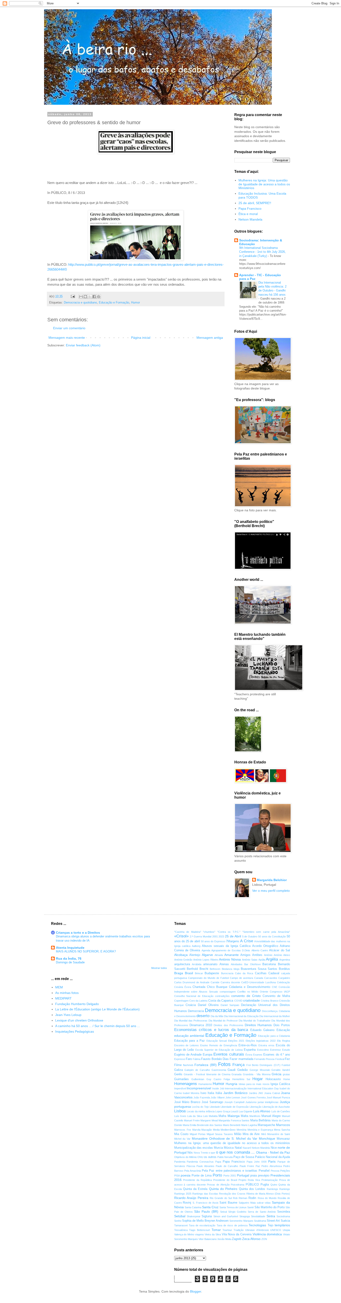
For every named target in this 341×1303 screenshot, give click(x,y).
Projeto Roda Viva (249, 1180)
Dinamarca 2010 (201, 1025)
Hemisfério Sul (241, 1079)
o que (212, 1152)
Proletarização (269, 1180)
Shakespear (193, 1216)
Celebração (283, 982)
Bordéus (284, 969)
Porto (217, 1175)
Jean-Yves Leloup (68, 1015)
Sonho (177, 1220)
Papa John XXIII (257, 1161)
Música (229, 1147)
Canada (258, 978)
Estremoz (275, 1049)
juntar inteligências (268, 1102)
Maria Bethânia (260, 1120)
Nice (274, 1147)
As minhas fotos (67, 993)
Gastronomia (219, 1070)
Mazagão (206, 1129)
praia (253, 1175)
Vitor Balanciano (208, 1239)
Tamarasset (181, 1225)
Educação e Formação (114, 302)
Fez (287, 1059)
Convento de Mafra (276, 996)
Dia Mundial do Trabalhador (254, 1020)
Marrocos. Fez (182, 1129)
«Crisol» (181, 936)
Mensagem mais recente (66, 337)
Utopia (286, 1230)
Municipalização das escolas (193, 1147)
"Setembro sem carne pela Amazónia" (266, 931)
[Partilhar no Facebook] (94, 296)
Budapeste (212, 973)
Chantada (199, 987)
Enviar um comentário (69, 328)
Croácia (191, 1005)
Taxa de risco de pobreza (232, 1225)
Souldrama (260, 1220)
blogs (237, 969)
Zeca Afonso (251, 1239)
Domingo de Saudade (70, 962)
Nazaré (247, 1147)
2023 (221, 936)
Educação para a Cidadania (274, 1035)
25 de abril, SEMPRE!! (254, 203)
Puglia (265, 1184)
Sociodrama (283, 1216)
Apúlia (261, 959)
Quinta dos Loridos (252, 1189)
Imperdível (180, 1088)
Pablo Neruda (225, 1157)
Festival (279, 1059)
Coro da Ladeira (198, 1000)
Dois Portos (281, 1025)
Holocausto (273, 1079)
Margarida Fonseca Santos (234, 1120)
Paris (272, 1161)
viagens (199, 1234)
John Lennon (232, 1097)
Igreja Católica (280, 1084)
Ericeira (262, 1045)
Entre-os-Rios (247, 1045)
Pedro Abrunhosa (271, 1166)
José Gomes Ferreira (253, 1097)
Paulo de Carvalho (227, 1166)
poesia (185, 1175)
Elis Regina (283, 1040)
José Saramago (212, 1102)
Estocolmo (263, 1049)
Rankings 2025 (182, 1193)
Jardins (253, 1093)
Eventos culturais (228, 1054)
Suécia (285, 1220)
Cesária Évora (182, 987)
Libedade (215, 1106)
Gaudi (231, 1070)
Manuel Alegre (271, 1116)
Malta (244, 1116)
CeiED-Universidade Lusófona (258, 982)
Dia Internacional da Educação (241, 1016)
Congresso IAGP (280, 991)
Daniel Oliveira (208, 1005)
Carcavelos (270, 978)
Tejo (270, 1225)
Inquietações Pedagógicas (74, 1031)
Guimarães (181, 1079)
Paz (258, 1166)
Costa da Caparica (220, 1000)
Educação (283, 1030)
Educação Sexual (216, 1040)
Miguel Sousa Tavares (220, 1134)
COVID (238, 1000)
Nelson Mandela (250, 219)
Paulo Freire (247, 1166)
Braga (178, 973)
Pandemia (179, 1161)
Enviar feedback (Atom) (83, 345)
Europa (207, 1054)
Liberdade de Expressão (235, 1106)
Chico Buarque (217, 987)
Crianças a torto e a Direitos (78, 932)
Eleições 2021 (236, 1040)
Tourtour (227, 1230)
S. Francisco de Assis (205, 1202)
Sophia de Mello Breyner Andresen (205, 1220)
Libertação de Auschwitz (276, 1106)
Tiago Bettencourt (199, 1230)
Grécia (276, 1074)
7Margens (232, 941)
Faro (189, 1059)
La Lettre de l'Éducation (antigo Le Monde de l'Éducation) (97, 1009)
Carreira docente (230, 982)
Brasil (189, 973)
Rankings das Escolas (205, 1193)
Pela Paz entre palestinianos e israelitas (229, 1170)
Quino (273, 1184)
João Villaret (218, 1097)
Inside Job (218, 1088)
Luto (205, 1116)
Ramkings (272, 1189)
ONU (200, 1157)
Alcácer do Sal (279, 950)
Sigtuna (207, 1216)
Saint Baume (228, 1202)
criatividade (251, 1000)
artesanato (210, 964)
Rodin (252, 1198)
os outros (210, 1157)
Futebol (286, 1065)
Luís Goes (180, 1116)
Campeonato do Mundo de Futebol (208, 978)
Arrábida (196, 964)
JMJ (260, 1093)
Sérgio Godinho (237, 1211)
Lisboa (180, 1111)
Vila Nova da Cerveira (236, 1234)
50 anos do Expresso (213, 941)
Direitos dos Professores (228, 1025)
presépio (263, 1175)
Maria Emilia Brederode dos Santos (202, 1125)
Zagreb (236, 1239)
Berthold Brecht (197, 969)
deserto (202, 1016)
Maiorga (234, 1116)
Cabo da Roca (244, 973)
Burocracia (227, 973)
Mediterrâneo (228, 1129)
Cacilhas (261, 973)
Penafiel (264, 1170)
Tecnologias (257, 1225)
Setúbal (179, 1216)
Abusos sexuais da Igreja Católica (226, 946)
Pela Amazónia (192, 1170)
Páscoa (191, 1166)
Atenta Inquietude (70, 947)
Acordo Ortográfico (265, 946)
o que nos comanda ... (235, 1152)
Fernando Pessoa (264, 1059)
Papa (218, 1161)
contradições (222, 996)
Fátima (196, 1059)
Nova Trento (201, 1152)
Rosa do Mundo (267, 1198)
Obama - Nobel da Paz (273, 1152)
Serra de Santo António (262, 1211)
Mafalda (213, 1116)
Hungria (231, 1084)
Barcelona (269, 964)
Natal (238, 1147)
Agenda (206, 950)
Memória (241, 1129)
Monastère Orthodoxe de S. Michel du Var (224, 1138)
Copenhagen (181, 1000)
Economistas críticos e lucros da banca (211, 1030)
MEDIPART (63, 998)
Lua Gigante (245, 1111)
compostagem (228, 991)
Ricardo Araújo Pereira (191, 1198)
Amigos (245, 955)
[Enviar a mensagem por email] (81, 296)
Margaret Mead (209, 1120)
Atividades (236, 964)
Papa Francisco (249, 208)
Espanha (250, 1049)
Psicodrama (237, 1184)
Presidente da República (197, 1180)
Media (216, 1129)
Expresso (179, 1059)
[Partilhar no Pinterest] (98, 296)
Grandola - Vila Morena (256, 1074)
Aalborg (196, 946)
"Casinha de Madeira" (187, 931)
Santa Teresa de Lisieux (233, 1207)
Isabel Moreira (191, 1093)
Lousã (234, 1111)
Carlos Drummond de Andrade (192, 982)
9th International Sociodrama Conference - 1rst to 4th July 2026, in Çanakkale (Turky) (262, 252)
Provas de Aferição (218, 1184)
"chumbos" (209, 931)
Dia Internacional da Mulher (274, 1016)
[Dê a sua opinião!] (85, 296)
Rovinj (187, 1202)
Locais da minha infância (201, 1111)
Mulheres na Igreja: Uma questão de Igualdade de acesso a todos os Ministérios (264, 184)
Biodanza (227, 969)
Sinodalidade (258, 1216)
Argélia (272, 959)
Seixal (223, 1211)
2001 (215, 936)
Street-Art (273, 1220)
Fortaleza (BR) (205, 1065)
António (268, 955)
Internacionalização (236, 1088)
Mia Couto (181, 1134)
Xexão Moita (224, 1239)
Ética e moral (248, 214)
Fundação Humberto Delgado (77, 1004)
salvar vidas (264, 1202)
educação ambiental (189, 1035)
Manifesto (254, 1116)
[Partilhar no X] (89, 296)
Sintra (271, 1216)
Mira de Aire (251, 1134)
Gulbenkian (197, 1079)
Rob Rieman (240, 1198)
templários (282, 1225)
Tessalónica (181, 1230)
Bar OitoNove (252, 964)
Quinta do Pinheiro (223, 1189)
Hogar (257, 1079)
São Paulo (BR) (206, 1211)
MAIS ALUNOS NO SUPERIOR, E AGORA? (86, 951)
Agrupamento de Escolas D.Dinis (230, 950)
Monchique (267, 1138)
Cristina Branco (269, 1000)
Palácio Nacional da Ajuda (272, 1157)
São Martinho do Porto (269, 1207)
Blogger (195, 1291)
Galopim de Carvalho (197, 1070)
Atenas (224, 964)
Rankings (284, 1189)
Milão (237, 1134)
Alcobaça (181, 955)
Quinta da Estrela (195, 1189)
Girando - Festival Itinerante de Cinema (207, 1074)
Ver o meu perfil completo (271, 890)
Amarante (231, 955)
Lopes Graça (222, 1111)
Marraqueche (266, 1125)
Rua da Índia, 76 (68, 958)
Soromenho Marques (241, 1220)
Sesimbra (283, 1211)
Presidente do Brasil (225, 1180)
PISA (177, 1175)
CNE (274, 987)
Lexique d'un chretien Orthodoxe (79, 1020)
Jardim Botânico (235, 1093)
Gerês (178, 1074)
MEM (59, 987)
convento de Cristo (246, 996)
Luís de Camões (280, 1111)
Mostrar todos (159, 968)
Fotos (224, 1064)
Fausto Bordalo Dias (215, 1059)
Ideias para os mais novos (254, 1084)
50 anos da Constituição (272, 936)
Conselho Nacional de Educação (194, 996)
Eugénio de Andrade (188, 1054)
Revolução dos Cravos (232, 1193)
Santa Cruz (210, 1207)
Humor (135, 302)
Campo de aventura (241, 978)
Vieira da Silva (213, 1234)
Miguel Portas (198, 1134)
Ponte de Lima (202, 1175)
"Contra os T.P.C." (228, 931)
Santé (250, 1207)
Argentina (284, 959)
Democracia (196, 1011)
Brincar (199, 973)
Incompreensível (199, 1088)
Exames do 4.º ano (276, 1054)
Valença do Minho (184, 1234)
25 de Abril (233, 936)
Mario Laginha (249, 1125)
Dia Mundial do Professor (223, 1020)
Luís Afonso (261, 1111)
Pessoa (275, 1170)
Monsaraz (283, 1138)
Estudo (286, 1049)
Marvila (196, 1129)
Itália (219, 1093)
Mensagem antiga (209, 337)
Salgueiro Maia (247, 1202)
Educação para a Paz (189, 1040)
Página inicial (140, 337)
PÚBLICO (252, 1184)
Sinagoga (244, 1216)
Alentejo (194, 955)
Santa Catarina (193, 1207)
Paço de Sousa (243, 1157)
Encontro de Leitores (186, 1045)
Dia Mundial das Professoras (191, 1020)
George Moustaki (260, 1070)
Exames (257, 1054)
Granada (236, 1074)
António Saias (249, 959)
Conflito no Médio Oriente (252, 991)
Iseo (203, 1093)
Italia (211, 1093)
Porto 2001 (229, 1175)
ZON (264, 1239)
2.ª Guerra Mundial (200, 936)
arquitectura (182, 964)
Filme (178, 1065)
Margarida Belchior (272, 880)
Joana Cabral (272, 1093)
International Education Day (263, 1088)
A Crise (246, 941)
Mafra (222, 1116)
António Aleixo (282, 955)
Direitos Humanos (258, 1025)
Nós (190, 1152)
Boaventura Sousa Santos (259, 969)
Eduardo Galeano (262, 1030)
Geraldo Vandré (280, 1070)
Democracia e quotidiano (80, 302)
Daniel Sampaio (230, 1005)
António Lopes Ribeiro (205, 959)
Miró (263, 1134)
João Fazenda (201, 1097)
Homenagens (185, 1084)
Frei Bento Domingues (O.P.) (263, 1065)
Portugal (243, 1175)
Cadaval (273, 973)
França (238, 1065)
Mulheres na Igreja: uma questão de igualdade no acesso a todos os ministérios (232, 1143)
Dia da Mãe (217, 1016)
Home (286, 1079)
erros (271, 1045)
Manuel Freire (192, 1120)
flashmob (188, 1065)
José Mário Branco (187, 1102)
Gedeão (242, 1070)
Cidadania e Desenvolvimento (249, 987)
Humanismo (205, 1084)
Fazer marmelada (241, 1059)
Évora (248, 1054)
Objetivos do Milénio (185, 1157)
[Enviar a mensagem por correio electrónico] (72, 296)
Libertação (255, 1106)
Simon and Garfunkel (225, 1216)
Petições (285, 1170)
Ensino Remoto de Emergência (218, 1045)
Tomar (216, 1230)
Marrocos (283, 1125)
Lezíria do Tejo (200, 1106)
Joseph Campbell (234, 1102)
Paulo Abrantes (205, 1166)
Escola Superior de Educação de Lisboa (219, 1049)
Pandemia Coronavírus (200, 1161)
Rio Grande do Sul (221, 1198)
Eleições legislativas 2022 (261, 1040)
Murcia (218, 1147)
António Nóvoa (230, 959)
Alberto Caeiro (259, 950)
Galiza (178, 1070)
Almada (219, 955)
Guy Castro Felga (218, 1079)
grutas (286, 1074)
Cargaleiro (284, 978)
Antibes (257, 955)
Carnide (215, 982)
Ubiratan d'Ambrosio (257, 1230)
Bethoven (215, 969)
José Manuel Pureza (278, 1097)
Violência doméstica (267, 1234)
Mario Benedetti (231, 1125)
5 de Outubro (249, 936)
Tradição (239, 1230)
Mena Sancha (282, 1129)
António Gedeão (183, 959)
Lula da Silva (194, 1116)
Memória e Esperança (260, 1129)
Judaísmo (251, 1102)
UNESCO (275, 1230)
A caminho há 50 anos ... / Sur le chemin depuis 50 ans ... (97, 1026)
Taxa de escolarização (202, 1225)
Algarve (207, 955)
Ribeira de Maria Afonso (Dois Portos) (268, 1193)
